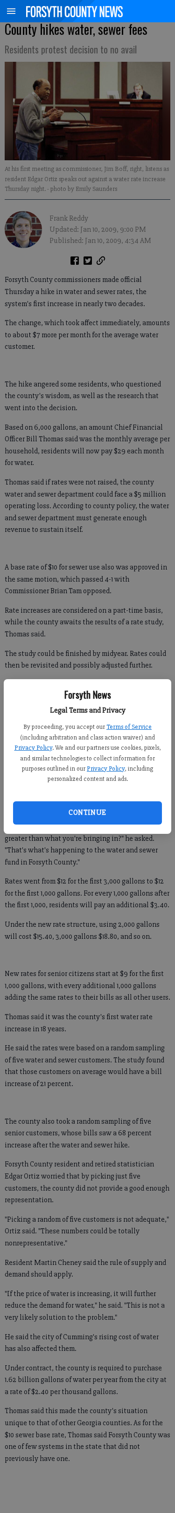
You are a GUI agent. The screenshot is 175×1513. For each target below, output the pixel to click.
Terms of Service (129, 727)
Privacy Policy (33, 748)
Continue (87, 812)
